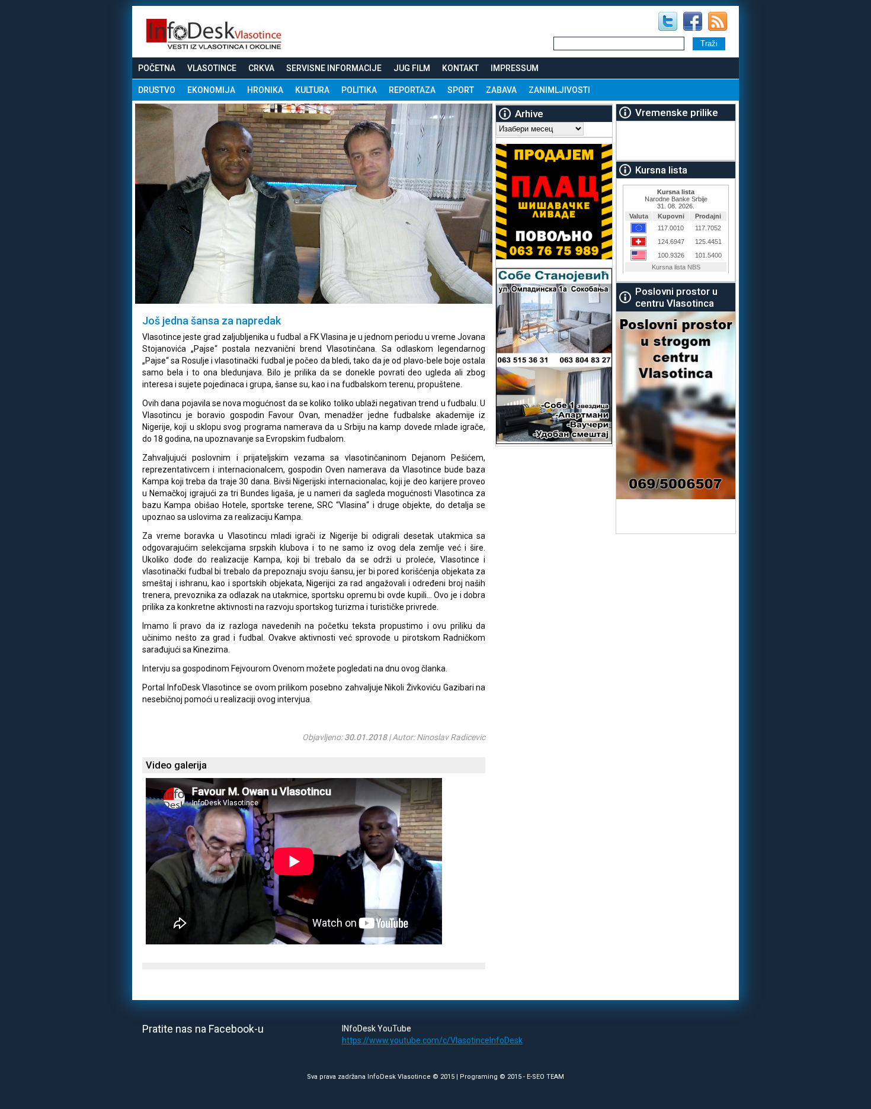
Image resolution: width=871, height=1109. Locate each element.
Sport (460, 90)
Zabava (501, 90)
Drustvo (156, 90)
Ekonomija (211, 90)
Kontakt (460, 68)
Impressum (515, 68)
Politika (359, 90)
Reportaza (412, 90)
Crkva (261, 68)
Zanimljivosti (559, 90)
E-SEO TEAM (545, 1077)
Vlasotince (211, 68)
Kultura (312, 90)
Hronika (265, 90)
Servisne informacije (334, 68)
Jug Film (411, 68)
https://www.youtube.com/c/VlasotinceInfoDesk (432, 1040)
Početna (156, 68)
